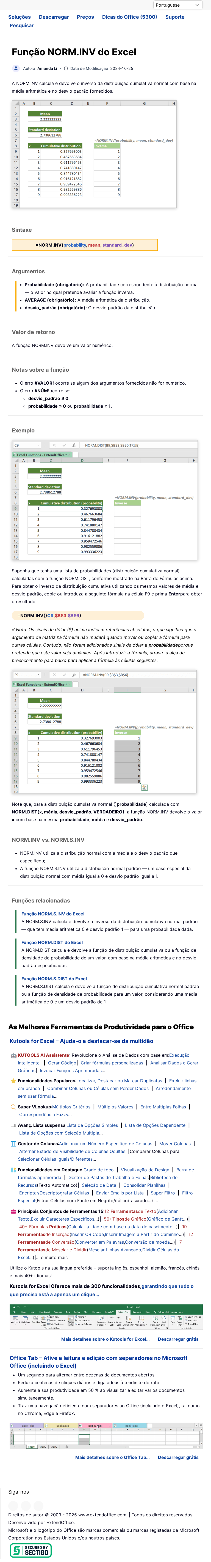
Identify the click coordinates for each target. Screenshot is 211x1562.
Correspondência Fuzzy (43, 1114)
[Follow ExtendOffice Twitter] (26, 1506)
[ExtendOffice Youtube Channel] (38, 1506)
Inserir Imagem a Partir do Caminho (142, 1234)
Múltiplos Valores (115, 1107)
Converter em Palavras (100, 1242)
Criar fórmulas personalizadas (112, 1063)
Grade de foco (99, 1169)
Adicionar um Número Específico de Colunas (105, 1143)
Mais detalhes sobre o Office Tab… (112, 1457)
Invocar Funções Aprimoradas (71, 1070)
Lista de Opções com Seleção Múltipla (59, 1133)
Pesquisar (22, 25)
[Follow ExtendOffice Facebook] (13, 1506)
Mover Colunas (175, 1143)
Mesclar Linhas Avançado (114, 1249)
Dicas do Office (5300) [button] (129, 17)
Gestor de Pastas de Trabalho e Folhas (108, 1177)
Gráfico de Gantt (165, 1219)
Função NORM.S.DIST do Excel (54, 978)
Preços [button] (85, 17)
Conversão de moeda (147, 1242)
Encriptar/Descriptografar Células (54, 1193)
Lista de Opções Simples (92, 1125)
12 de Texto (130, 1211)
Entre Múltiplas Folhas (163, 1107)
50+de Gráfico (125, 1219)
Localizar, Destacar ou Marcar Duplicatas (119, 1080)
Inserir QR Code (87, 1234)
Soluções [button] (19, 17)
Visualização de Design (145, 1169)
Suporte (175, 17)
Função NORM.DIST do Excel (52, 942)
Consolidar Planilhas (144, 1185)
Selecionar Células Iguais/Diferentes (55, 1159)
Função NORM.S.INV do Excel (52, 914)
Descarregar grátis (178, 1339)
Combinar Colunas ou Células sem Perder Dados (98, 1088)
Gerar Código (62, 1063)
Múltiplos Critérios (71, 1107)
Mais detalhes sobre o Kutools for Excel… (105, 1339)
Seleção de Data (99, 1185)
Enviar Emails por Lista (120, 1193)
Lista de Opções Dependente (155, 1125)
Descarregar (54, 17)
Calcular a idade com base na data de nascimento (120, 1226)
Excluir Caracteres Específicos (62, 1219)
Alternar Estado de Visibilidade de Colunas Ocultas (72, 1151)
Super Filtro (163, 1193)
